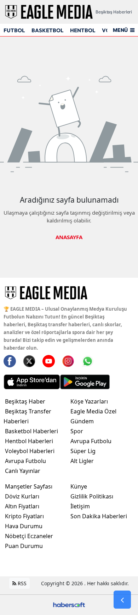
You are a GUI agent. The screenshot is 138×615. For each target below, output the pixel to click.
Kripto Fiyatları (24, 516)
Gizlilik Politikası (91, 496)
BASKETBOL (47, 30)
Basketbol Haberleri (31, 431)
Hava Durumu (23, 526)
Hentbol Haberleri (29, 441)
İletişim (80, 506)
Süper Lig (83, 451)
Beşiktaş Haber (25, 401)
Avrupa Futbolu (25, 461)
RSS (21, 583)
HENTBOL (82, 30)
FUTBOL (14, 30)
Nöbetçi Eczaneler (29, 536)
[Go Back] (122, 600)
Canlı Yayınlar (22, 471)
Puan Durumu (24, 546)
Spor (76, 431)
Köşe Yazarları (89, 401)
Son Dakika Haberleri (98, 516)
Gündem (82, 421)
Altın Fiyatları (22, 506)
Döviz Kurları (22, 496)
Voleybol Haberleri (29, 451)
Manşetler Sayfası (28, 486)
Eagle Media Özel (93, 411)
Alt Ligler (82, 461)
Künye (78, 486)
